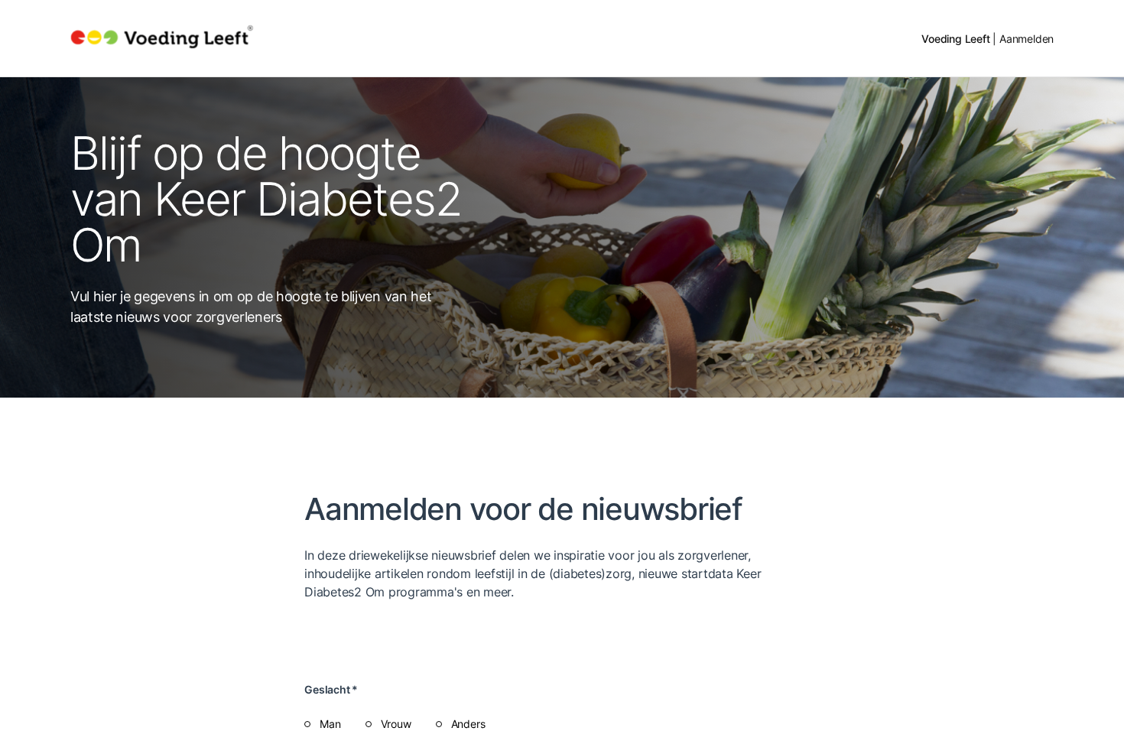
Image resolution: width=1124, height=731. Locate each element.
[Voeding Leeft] (162, 38)
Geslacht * (331, 689)
